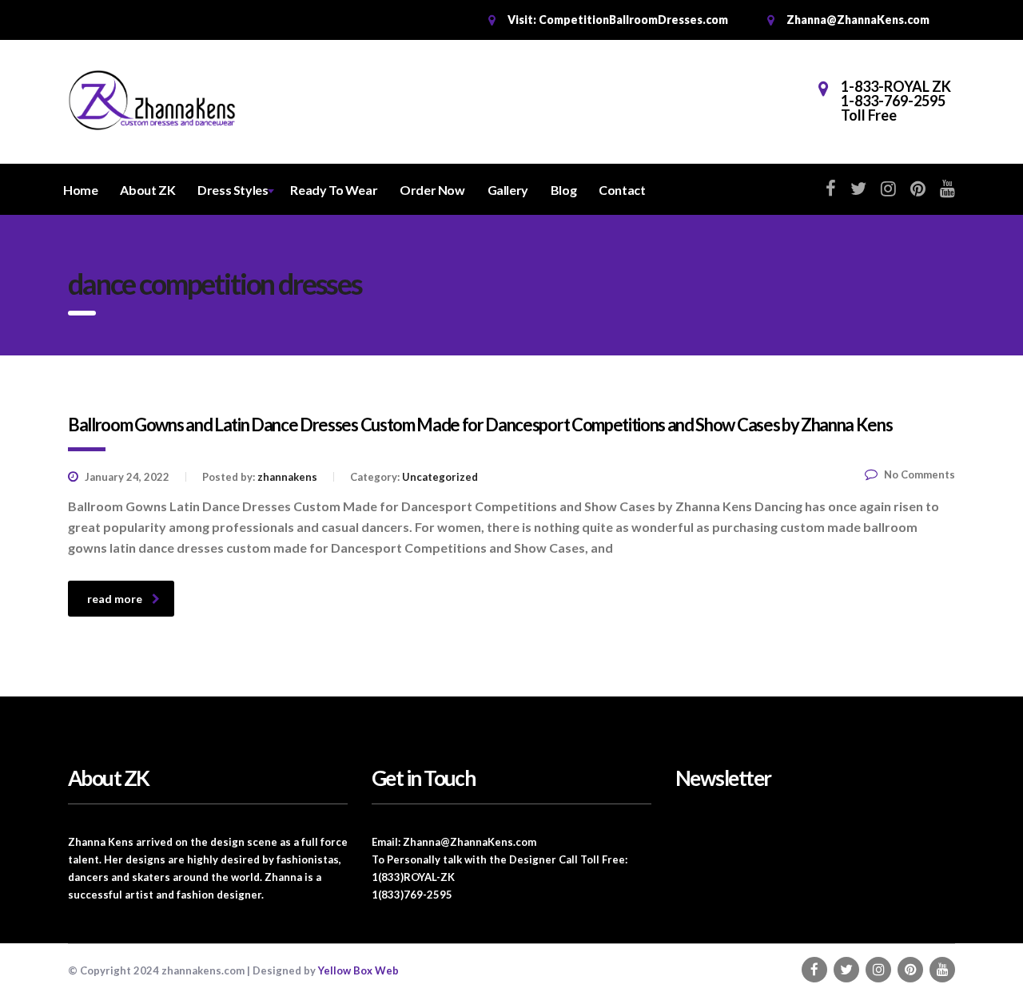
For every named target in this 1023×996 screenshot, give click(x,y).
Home (80, 189)
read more (114, 598)
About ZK (147, 189)
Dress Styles (232, 189)
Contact (622, 189)
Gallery (508, 189)
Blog (563, 189)
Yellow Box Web (358, 970)
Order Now (432, 189)
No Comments (919, 474)
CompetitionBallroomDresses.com (633, 19)
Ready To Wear (333, 189)
